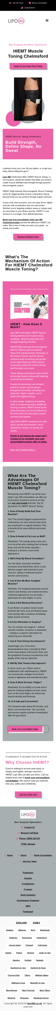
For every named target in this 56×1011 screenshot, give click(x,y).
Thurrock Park (14, 975)
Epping (8, 953)
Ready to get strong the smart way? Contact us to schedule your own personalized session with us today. (28, 439)
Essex (36, 922)
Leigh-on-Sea (45, 953)
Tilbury (27, 975)
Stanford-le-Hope (38, 968)
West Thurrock (28, 990)
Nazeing (16, 960)
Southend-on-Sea (18, 968)
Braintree (13, 938)
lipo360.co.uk (34, 1003)
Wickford (11, 998)
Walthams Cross (18, 983)
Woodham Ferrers (41, 998)
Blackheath (45, 930)
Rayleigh (39, 960)
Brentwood (27, 938)
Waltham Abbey (41, 975)
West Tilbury (45, 990)
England (21, 922)
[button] (47, 20)
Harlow (19, 953)
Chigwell (29, 945)
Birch (33, 930)
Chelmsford (42, 938)
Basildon (9, 930)
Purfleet (28, 960)
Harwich (30, 953)
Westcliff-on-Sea (37, 983)
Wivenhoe (24, 998)
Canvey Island (15, 945)
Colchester (42, 945)
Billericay (22, 930)
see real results (19, 503)
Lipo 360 (7, 177)
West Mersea (11, 990)
